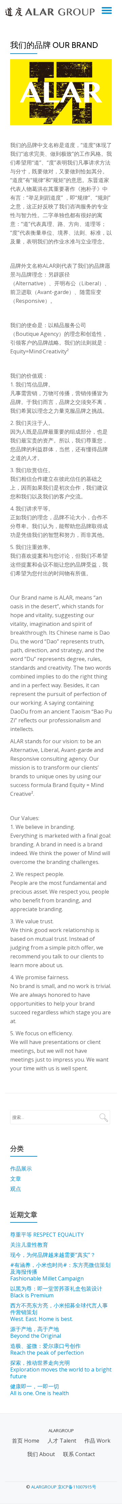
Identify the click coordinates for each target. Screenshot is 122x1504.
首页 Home (25, 1440)
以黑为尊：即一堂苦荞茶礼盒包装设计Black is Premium (56, 1292)
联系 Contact (79, 1454)
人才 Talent (61, 1440)
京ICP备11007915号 (77, 1487)
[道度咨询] (51, 12)
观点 (15, 1188)
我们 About (41, 1454)
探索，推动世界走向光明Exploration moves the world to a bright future (60, 1369)
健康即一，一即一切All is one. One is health (39, 1390)
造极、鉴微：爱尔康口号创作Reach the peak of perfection (47, 1349)
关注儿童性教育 (29, 1244)
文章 (15, 1178)
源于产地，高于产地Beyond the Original (35, 1332)
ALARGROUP (44, 1487)
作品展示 (21, 1168)
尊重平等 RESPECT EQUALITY (47, 1234)
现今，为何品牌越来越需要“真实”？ (53, 1255)
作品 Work (97, 1440)
